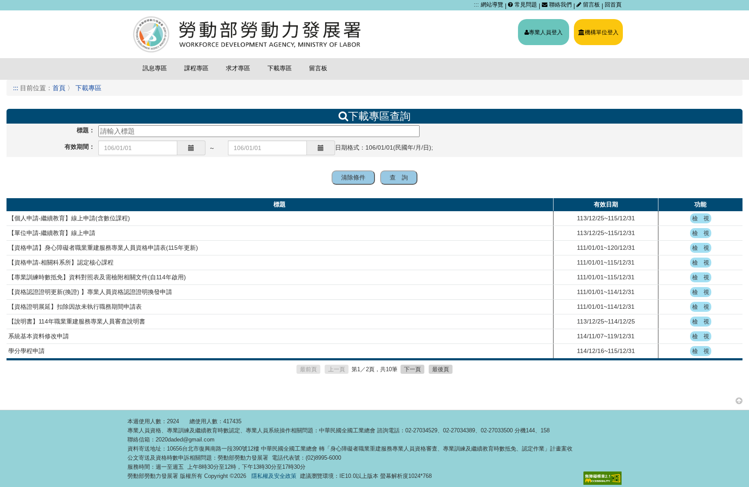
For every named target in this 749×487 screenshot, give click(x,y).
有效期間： (80, 146)
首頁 (58, 88)
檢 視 (700, 218)
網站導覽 (492, 4)
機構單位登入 (602, 32)
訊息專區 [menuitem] (155, 68)
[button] (739, 400)
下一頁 (412, 369)
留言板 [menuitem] (318, 68)
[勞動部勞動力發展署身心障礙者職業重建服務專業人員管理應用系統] (247, 34)
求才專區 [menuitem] (238, 68)
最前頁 (308, 369)
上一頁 (336, 369)
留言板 (591, 4)
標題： (86, 130)
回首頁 (613, 4)
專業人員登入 (546, 32)
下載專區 (88, 88)
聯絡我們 (559, 4)
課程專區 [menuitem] (196, 68)
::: (476, 4)
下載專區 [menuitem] (279, 68)
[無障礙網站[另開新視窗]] (602, 478)
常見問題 (525, 4)
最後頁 (440, 369)
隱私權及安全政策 (273, 476)
